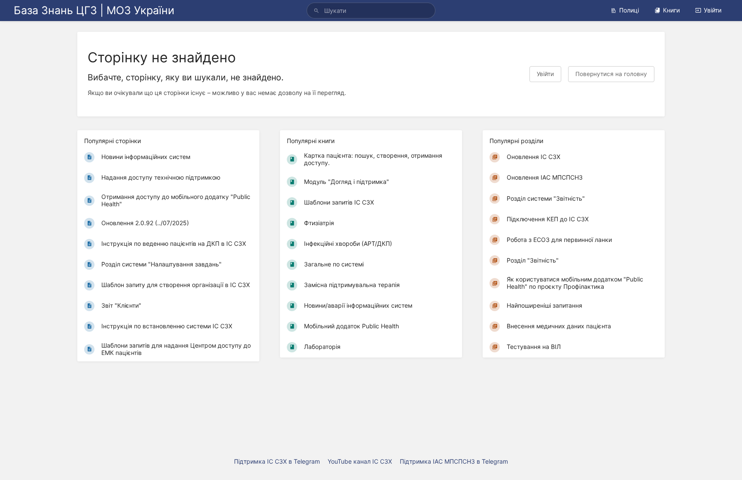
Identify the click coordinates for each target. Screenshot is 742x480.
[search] (371, 10)
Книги (671, 10)
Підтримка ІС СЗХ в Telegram (277, 461)
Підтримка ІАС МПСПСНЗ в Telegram (454, 461)
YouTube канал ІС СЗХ (360, 461)
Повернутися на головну (611, 73)
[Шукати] (316, 10)
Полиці (629, 10)
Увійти (712, 10)
